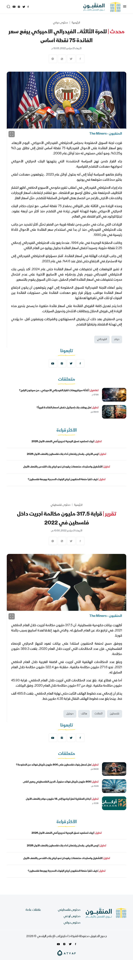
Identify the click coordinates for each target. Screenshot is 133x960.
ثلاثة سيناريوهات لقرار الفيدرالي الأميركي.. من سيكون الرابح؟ (59, 391)
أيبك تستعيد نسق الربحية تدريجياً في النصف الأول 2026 (67, 442)
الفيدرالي (102, 339)
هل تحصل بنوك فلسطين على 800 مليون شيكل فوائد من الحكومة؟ (57, 765)
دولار (116, 339)
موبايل (70, 714)
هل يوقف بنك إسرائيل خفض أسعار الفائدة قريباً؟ (68, 408)
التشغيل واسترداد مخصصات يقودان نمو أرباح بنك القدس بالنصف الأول (66, 467)
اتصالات (98, 714)
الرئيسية (76, 23)
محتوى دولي (60, 23)
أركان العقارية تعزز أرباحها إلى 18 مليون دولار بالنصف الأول (62, 799)
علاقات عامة (33, 910)
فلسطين (114, 714)
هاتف (84, 714)
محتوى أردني (72, 916)
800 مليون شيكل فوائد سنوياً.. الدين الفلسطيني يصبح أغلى (61, 782)
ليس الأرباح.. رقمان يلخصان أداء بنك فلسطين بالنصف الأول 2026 (66, 454)
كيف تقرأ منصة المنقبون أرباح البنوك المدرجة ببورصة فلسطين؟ (66, 480)
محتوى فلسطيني (60, 505)
